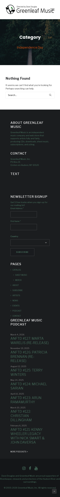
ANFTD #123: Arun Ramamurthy (25, 400)
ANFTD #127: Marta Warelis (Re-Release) (29, 340)
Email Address (17, 208)
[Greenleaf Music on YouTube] (36, 469)
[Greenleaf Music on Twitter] (30, 469)
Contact (16, 316)
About (15, 285)
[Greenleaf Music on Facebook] (24, 469)
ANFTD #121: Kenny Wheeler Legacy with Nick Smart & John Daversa (27, 436)
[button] (53, 9)
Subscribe (17, 290)
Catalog (16, 270)
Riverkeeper (6, 479)
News (15, 300)
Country (14, 236)
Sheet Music (21, 275)
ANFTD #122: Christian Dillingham (21, 415)
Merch (18, 280)
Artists (16, 295)
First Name (15, 221)
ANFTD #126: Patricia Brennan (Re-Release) (28, 356)
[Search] (30, 95)
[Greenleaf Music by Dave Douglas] (30, 9)
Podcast (16, 311)
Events (16, 306)
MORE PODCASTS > (19, 452)
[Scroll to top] (54, 491)
